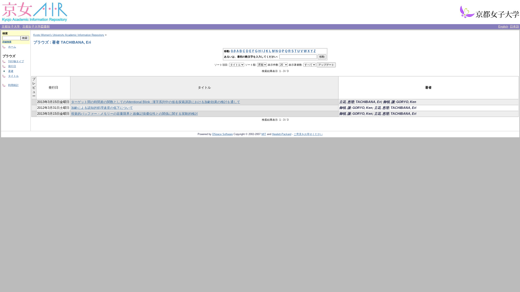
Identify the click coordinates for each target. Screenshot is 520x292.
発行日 (12, 66)
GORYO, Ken (406, 102)
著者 (10, 71)
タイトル (13, 75)
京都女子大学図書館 (36, 26)
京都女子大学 (11, 26)
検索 (5, 33)
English (503, 26)
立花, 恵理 (346, 102)
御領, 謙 (388, 102)
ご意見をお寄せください (308, 134)
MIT (263, 134)
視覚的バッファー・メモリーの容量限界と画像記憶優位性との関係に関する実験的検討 (134, 113)
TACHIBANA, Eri (368, 102)
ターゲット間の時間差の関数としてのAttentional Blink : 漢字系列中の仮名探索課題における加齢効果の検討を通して (155, 102)
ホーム (12, 46)
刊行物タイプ (16, 61)
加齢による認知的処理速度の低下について (102, 108)
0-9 (233, 51)
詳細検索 (6, 42)
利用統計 (13, 85)
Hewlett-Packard (281, 134)
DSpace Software (222, 134)
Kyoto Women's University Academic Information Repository (68, 34)
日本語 (514, 26)
